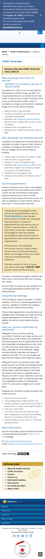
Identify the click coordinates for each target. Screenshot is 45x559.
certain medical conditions (27, 165)
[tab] (22, 507)
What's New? (6, 523)
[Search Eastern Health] (40, 32)
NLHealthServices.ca (12, 27)
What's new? (13, 488)
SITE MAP (40, 528)
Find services (13, 483)
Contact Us (5, 515)
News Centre (6, 511)
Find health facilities (17, 480)
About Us (5, 507)
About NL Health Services (19, 468)
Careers (11, 474)
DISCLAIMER (5, 528)
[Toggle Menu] (42, 45)
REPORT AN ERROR (22, 530)
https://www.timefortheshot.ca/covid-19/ (26, 444)
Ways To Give (6, 519)
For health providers (17, 486)
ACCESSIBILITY (32, 528)
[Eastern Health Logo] (22, 40)
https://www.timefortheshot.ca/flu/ (18, 441)
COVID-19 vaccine (15, 471)
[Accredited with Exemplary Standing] (22, 549)
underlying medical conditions (28, 119)
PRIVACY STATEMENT (14, 528)
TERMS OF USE (24, 528)
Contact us (12, 477)
